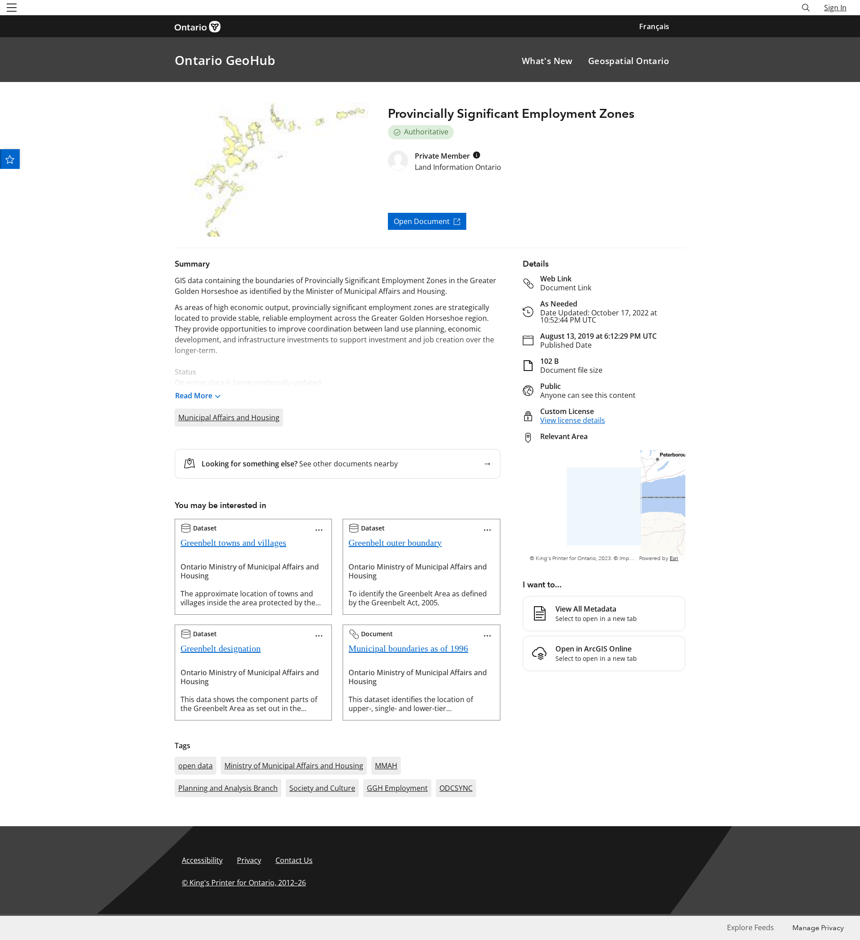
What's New (547, 61)
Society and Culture (322, 788)
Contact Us (294, 860)
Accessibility (202, 860)
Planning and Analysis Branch (228, 788)
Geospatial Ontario (628, 61)
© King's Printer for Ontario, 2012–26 (244, 883)
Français (654, 26)
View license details (572, 420)
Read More (193, 396)
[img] (476, 155)
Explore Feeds (750, 927)
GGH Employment (397, 788)
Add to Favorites (10, 159)
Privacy (249, 860)
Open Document (422, 221)
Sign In (835, 8)
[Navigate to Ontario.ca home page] (200, 26)
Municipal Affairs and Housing (229, 418)
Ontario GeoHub (225, 60)
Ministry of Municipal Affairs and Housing (293, 766)
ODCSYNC (456, 788)
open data (195, 766)
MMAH (386, 766)
